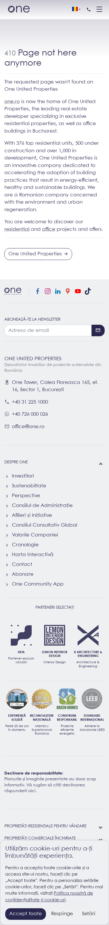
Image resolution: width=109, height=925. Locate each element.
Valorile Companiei (35, 535)
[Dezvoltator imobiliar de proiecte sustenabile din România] (19, 10)
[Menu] (99, 9)
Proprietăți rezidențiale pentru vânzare (45, 826)
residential (16, 229)
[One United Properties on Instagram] (47, 291)
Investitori (23, 476)
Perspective (26, 495)
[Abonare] (98, 330)
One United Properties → (38, 254)
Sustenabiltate (29, 486)
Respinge (62, 913)
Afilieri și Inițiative (32, 515)
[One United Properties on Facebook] (38, 291)
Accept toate (25, 913)
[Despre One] (101, 464)
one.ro (12, 101)
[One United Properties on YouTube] (78, 291)
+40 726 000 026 (30, 414)
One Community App (38, 584)
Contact (22, 564)
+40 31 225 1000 (30, 402)
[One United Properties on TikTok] (88, 291)
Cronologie (25, 545)
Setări (88, 913)
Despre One (16, 462)
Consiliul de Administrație (42, 505)
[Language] (76, 9)
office (48, 229)
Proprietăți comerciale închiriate (40, 838)
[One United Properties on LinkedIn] (58, 291)
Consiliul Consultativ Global (44, 525)
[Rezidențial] (101, 828)
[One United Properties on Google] (68, 291)
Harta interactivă (32, 554)
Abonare (22, 574)
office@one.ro (28, 426)
